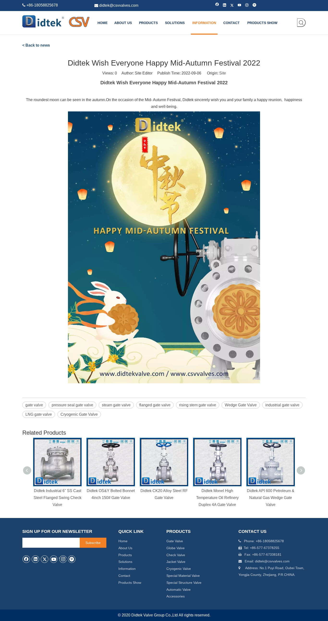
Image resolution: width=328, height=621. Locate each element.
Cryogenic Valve (178, 569)
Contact (124, 576)
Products (125, 555)
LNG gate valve (38, 414)
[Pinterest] (254, 5)
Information (127, 569)
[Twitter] (232, 5)
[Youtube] (240, 5)
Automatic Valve (178, 589)
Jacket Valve (175, 562)
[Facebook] (217, 5)
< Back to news (36, 45)
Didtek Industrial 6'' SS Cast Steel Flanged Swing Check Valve (57, 498)
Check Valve (175, 555)
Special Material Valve (183, 576)
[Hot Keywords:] (301, 22)
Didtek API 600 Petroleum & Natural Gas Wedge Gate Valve (270, 498)
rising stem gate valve (197, 405)
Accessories (175, 596)
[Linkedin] (225, 5)
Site (222, 73)
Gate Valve (174, 541)
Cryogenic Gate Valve (79, 414)
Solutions (125, 562)
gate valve (34, 405)
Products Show (129, 582)
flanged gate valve (154, 405)
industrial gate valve (282, 405)
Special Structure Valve (183, 582)
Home (123, 541)
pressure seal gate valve (72, 405)
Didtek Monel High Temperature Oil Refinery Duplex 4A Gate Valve (217, 498)
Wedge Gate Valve (241, 405)
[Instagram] (247, 5)
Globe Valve (175, 548)
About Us (125, 548)
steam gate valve (116, 405)
